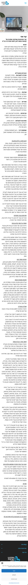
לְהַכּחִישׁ (14, 575)
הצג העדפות (14, 579)
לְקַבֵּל (14, 571)
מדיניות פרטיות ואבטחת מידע (14, 583)
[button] (2, 563)
